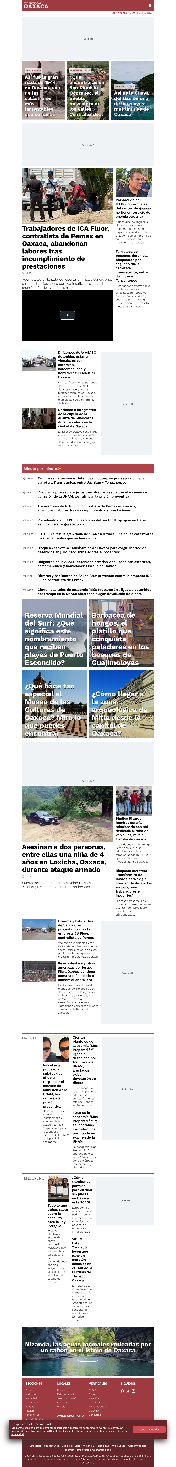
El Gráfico (95, 1390)
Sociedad (31, 1398)
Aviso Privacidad (137, 1445)
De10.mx (94, 1410)
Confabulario (96, 1402)
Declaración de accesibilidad (94, 1449)
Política (30, 1406)
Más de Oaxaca (80, 70)
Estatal (29, 1390)
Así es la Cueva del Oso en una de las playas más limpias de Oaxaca (131, 103)
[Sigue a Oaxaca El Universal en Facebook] (123, 1391)
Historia (69, 1449)
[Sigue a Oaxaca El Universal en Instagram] (134, 1391)
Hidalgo (62, 1390)
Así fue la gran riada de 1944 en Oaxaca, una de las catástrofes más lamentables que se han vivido (42, 98)
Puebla (61, 1406)
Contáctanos (51, 1445)
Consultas (95, 1414)
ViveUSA (94, 1398)
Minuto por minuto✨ (43, 468)
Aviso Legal (118, 1445)
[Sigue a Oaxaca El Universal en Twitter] (129, 1391)
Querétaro (63, 1402)
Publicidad (103, 1445)
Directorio (35, 1445)
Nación (29, 1410)
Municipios (31, 1402)
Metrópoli (31, 1394)
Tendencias (33, 70)
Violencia (88, 1445)
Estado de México (68, 1394)
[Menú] (150, 5)
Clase (92, 1394)
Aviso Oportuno (98, 1406)
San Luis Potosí (66, 1398)
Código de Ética (71, 1445)
